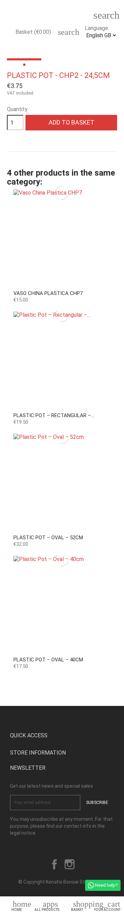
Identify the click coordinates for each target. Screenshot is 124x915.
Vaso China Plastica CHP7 (48, 293)
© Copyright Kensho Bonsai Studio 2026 (62, 882)
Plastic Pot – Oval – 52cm (48, 537)
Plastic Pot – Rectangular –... (53, 415)
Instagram (69, 864)
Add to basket (71, 122)
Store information (38, 752)
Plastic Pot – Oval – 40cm (48, 660)
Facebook (54, 864)
